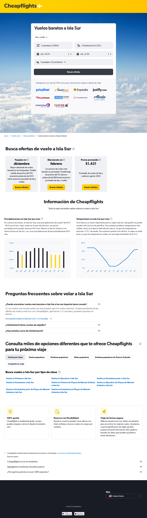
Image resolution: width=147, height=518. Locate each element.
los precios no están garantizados (69, 453)
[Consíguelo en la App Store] (79, 514)
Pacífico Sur (16, 136)
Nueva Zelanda (29, 136)
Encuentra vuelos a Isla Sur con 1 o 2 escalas (26, 318)
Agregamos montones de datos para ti (25, 466)
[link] (21, 187)
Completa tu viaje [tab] (16, 364)
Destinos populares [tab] (59, 357)
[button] (51, 54)
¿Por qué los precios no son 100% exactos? (28, 472)
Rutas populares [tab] (81, 357)
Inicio (6, 136)
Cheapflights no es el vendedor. (22, 461)
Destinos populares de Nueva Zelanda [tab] (112, 357)
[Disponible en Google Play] (67, 514)
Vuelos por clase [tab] (15, 357)
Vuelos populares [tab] (37, 357)
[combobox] (42, 37)
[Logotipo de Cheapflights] (20, 6)
